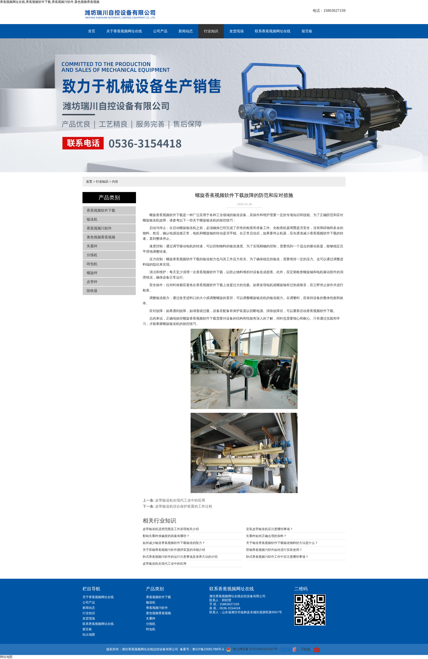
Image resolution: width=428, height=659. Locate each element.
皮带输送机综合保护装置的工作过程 (183, 506)
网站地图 (6, 657)
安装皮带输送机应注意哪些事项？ (269, 529)
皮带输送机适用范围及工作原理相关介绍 (171, 529)
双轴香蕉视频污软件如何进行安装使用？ (274, 550)
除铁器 (92, 291)
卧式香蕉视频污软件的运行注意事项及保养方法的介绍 (180, 556)
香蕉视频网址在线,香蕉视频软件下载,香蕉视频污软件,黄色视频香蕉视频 (49, 2)
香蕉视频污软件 (99, 228)
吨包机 (92, 264)
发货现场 (236, 31)
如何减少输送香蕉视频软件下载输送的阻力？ (174, 543)
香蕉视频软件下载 (101, 210)
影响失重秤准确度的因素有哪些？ (166, 536)
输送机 (92, 219)
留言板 (307, 31)
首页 (91, 31)
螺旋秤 (92, 273)
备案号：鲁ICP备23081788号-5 (202, 649)
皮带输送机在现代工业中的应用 (180, 500)
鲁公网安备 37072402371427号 (255, 649)
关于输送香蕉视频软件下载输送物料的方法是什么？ (282, 543)
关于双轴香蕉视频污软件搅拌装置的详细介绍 (174, 550)
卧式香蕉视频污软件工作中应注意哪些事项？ (277, 556)
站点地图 (88, 634)
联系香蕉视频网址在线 (272, 31)
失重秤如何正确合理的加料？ (266, 536)
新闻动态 (186, 31)
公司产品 (160, 31)
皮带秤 (92, 282)
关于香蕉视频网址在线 (124, 31)
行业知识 (211, 31)
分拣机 (92, 255)
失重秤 (92, 246)
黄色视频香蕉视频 (101, 237)
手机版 (305, 649)
